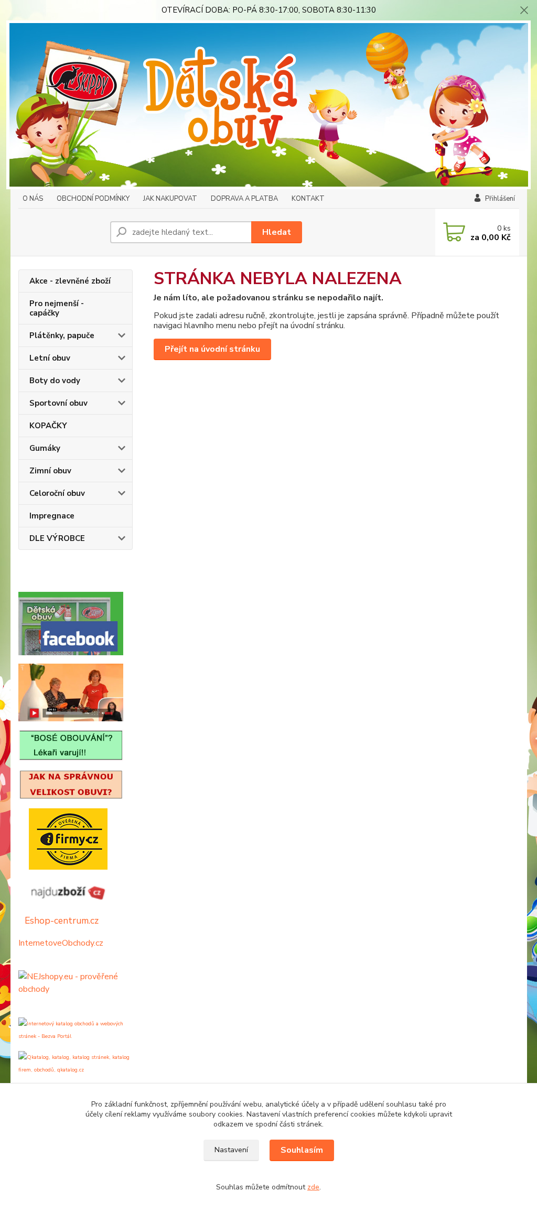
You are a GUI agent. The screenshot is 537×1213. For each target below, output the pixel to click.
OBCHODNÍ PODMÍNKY (93, 198)
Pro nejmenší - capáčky (56, 308)
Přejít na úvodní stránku (212, 349)
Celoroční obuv (57, 493)
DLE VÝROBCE (57, 538)
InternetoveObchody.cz (60, 943)
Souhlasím (302, 1150)
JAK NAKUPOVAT (170, 198)
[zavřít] (523, 10)
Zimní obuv (50, 470)
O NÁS (33, 198)
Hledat (276, 232)
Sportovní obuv (58, 403)
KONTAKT (308, 198)
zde (313, 1187)
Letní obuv (49, 358)
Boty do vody (54, 380)
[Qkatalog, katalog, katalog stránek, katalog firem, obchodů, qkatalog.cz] (75, 1063)
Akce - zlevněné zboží (70, 281)
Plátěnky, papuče (61, 335)
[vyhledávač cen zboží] (63, 891)
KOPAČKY (48, 425)
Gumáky (44, 448)
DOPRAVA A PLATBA (244, 198)
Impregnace (51, 516)
